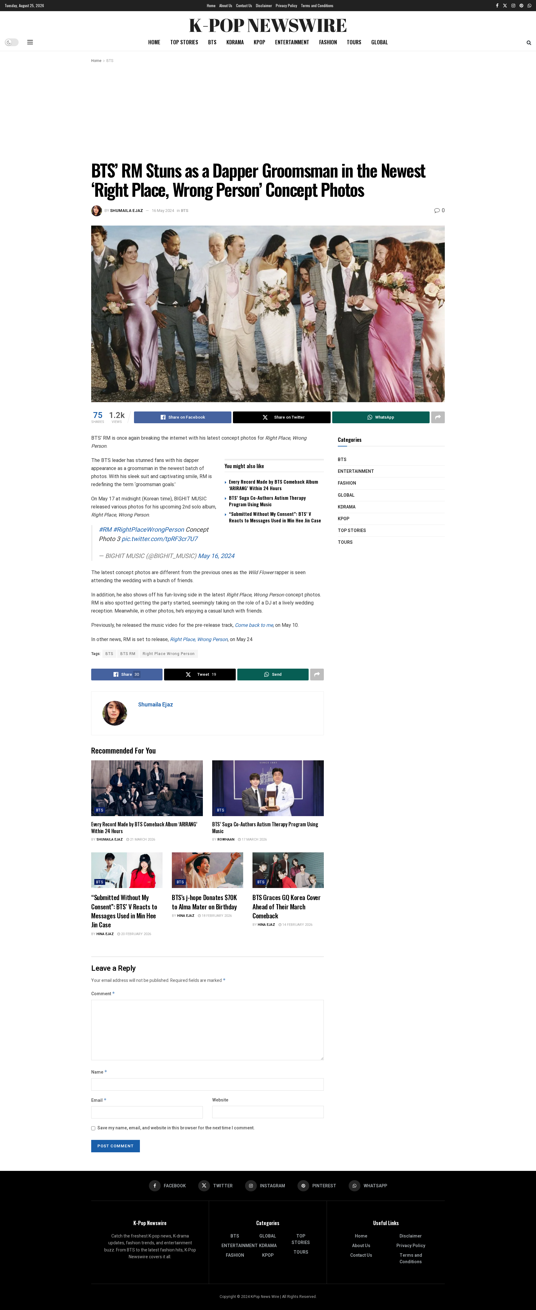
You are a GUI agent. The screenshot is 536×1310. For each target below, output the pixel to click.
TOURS (354, 42)
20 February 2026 (135, 934)
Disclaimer (264, 5)
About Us (225, 5)
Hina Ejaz (105, 934)
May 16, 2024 (216, 556)
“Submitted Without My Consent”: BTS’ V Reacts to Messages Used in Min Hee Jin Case (275, 517)
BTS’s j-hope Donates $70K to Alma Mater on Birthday (204, 901)
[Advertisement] (268, 110)
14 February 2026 (296, 924)
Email (99, 1100)
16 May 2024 (163, 210)
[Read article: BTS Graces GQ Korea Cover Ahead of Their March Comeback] (288, 870)
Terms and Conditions (317, 5)
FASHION (328, 42)
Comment (103, 994)
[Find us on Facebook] (497, 5)
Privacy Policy (286, 5)
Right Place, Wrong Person (199, 639)
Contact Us (244, 5)
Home (211, 5)
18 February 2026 (216, 915)
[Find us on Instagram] (513, 5)
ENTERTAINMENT (292, 42)
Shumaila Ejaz (126, 210)
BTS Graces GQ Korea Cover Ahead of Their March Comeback (286, 906)
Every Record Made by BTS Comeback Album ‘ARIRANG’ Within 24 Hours (273, 484)
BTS (212, 42)
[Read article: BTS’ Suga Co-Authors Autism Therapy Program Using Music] (268, 788)
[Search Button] (529, 42)
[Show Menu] (30, 42)
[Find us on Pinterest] (521, 5)
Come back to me (254, 625)
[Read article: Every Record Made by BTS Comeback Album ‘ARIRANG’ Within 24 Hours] (147, 788)
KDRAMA (235, 42)
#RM (105, 529)
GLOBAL (379, 42)
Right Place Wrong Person (169, 654)
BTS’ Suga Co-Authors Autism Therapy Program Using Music (267, 501)
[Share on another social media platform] (438, 417)
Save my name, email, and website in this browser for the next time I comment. (176, 1128)
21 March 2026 (142, 839)
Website (220, 1100)
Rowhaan (225, 839)
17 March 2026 (254, 839)
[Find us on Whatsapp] (529, 5)
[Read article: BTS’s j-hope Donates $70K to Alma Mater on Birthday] (207, 870)
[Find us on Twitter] (505, 5)
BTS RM (128, 654)
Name (99, 1072)
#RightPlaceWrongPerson (148, 529)
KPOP (259, 42)
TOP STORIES (184, 42)
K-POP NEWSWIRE (268, 23)
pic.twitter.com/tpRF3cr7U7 (159, 538)
